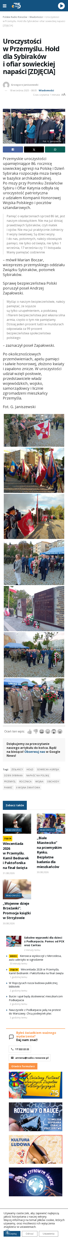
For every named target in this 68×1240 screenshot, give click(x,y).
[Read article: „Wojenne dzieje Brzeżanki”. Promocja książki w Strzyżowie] (17, 889)
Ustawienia (48, 1233)
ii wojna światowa (28, 787)
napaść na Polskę (37, 775)
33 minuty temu (18, 963)
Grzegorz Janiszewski (24, 84)
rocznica (25, 781)
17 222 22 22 (22, 1049)
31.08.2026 (9, 873)
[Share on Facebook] (13, 149)
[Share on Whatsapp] (55, 149)
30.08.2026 (43, 872)
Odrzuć (30, 1233)
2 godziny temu (18, 990)
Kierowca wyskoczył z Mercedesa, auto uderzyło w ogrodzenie (35, 957)
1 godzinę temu (18, 977)
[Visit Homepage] (16, 5)
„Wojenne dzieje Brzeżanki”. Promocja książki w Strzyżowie (17, 910)
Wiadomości (46, 90)
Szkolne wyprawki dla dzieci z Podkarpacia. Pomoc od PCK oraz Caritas (44, 941)
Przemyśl (10, 781)
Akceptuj (12, 1233)
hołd (30, 769)
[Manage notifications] (7, 1233)
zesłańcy (17, 769)
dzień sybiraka (13, 775)
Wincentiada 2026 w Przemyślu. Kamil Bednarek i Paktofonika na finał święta (16, 855)
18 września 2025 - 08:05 (23, 90)
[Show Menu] (4, 5)
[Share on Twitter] (34, 149)
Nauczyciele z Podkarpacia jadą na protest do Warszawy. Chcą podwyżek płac (35, 1011)
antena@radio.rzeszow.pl (32, 1057)
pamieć (8, 787)
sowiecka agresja (48, 769)
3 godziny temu (18, 1017)
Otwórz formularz (23, 1066)
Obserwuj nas (34, 752)
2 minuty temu (32, 950)
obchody (53, 781)
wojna (39, 781)
